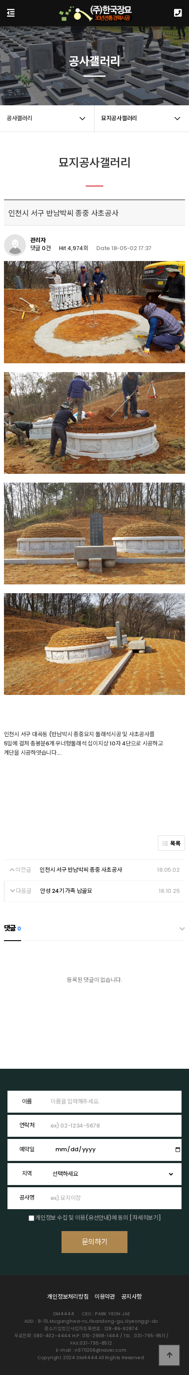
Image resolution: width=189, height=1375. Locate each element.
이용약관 (104, 1297)
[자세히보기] (144, 1218)
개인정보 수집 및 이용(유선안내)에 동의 (81, 1218)
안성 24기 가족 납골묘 (66, 891)
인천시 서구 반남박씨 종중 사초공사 (81, 870)
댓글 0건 (40, 248)
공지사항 (131, 1297)
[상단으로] (169, 1355)
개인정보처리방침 (67, 1297)
